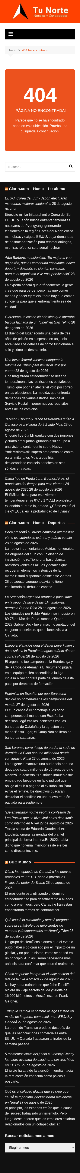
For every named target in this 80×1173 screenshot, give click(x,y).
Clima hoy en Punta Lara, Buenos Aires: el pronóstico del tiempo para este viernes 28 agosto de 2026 (37, 484)
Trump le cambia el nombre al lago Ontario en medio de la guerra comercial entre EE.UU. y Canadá (39, 1016)
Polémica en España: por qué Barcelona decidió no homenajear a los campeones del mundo (38, 699)
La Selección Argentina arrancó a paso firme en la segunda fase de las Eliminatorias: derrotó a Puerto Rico (38, 602)
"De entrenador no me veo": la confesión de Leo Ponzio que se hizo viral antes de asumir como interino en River (39, 817)
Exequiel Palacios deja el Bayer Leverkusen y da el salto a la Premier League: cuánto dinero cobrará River (39, 651)
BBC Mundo (20, 862)
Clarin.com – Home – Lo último (37, 189)
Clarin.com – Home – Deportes (37, 523)
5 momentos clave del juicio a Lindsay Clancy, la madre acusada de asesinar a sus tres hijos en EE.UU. (40, 1059)
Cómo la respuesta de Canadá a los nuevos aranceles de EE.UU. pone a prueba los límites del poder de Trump (38, 877)
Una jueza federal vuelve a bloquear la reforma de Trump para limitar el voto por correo (35, 365)
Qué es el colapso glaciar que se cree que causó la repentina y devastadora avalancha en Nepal (38, 1097)
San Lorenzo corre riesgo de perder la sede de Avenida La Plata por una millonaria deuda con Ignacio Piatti (40, 753)
